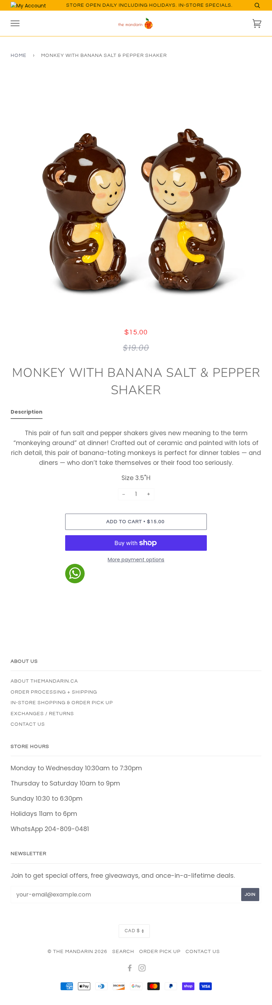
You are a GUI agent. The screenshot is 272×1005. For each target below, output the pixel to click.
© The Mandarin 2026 (77, 951)
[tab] (26, 413)
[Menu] (15, 23)
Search (123, 951)
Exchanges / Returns (42, 713)
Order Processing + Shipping (54, 692)
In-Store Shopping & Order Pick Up (62, 702)
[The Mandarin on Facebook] (130, 969)
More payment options (136, 559)
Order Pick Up (160, 951)
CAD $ (132, 931)
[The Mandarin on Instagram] (142, 969)
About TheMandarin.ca (44, 681)
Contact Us (28, 724)
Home (19, 55)
